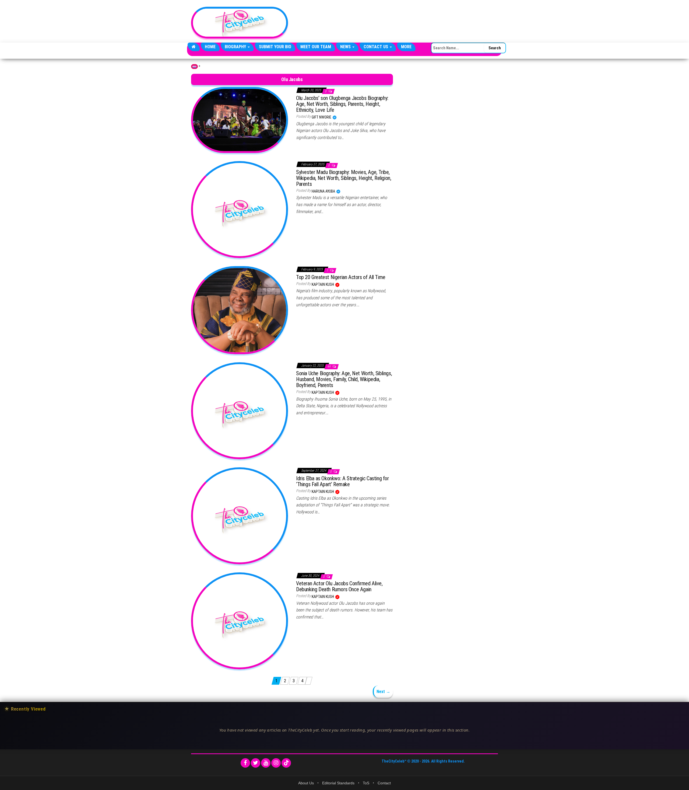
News (346, 46)
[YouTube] (265, 763)
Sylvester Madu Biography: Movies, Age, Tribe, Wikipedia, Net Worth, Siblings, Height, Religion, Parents (343, 178)
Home (210, 46)
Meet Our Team (315, 46)
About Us (306, 783)
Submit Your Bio (275, 46)
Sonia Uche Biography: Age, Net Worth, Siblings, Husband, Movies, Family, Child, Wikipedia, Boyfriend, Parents (344, 379)
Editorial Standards (338, 783)
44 (329, 366)
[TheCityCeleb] (194, 47)
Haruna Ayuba (324, 191)
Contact (384, 783)
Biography (236, 46)
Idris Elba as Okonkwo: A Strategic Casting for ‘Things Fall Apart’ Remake (342, 481)
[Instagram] (276, 763)
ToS (366, 783)
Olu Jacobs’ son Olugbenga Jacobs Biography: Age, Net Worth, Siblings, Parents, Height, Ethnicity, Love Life (342, 104)
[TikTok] (286, 763)
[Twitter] (255, 763)
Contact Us (376, 46)
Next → (383, 691)
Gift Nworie (322, 117)
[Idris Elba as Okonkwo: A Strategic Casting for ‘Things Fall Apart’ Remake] (239, 515)
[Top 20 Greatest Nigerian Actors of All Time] (239, 310)
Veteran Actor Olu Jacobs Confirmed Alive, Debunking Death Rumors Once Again (339, 586)
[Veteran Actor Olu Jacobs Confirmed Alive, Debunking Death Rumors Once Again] (239, 620)
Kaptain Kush (323, 284)
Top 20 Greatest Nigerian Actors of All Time (340, 277)
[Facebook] (245, 763)
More (406, 46)
